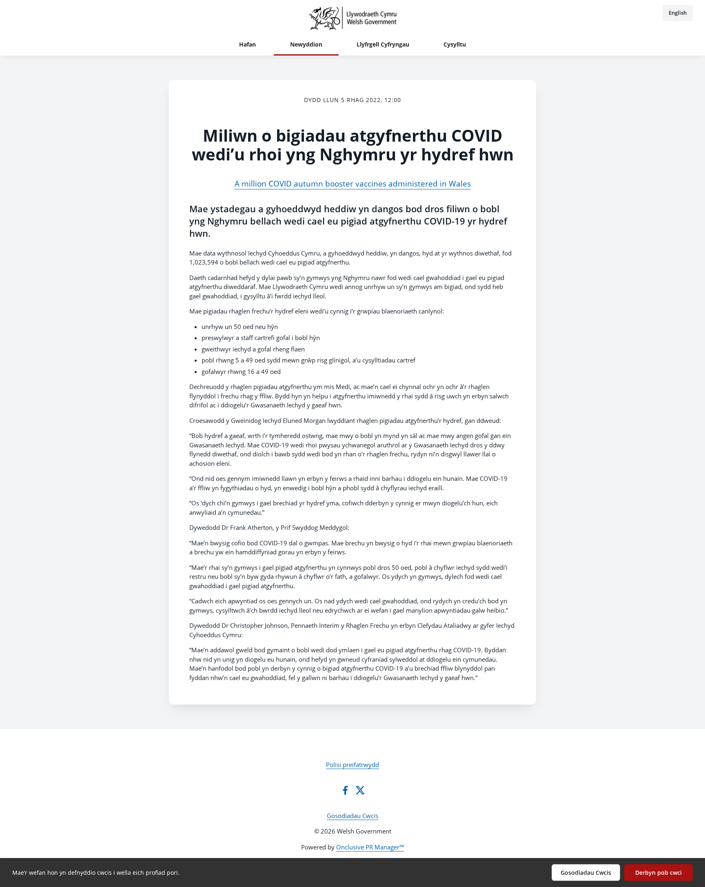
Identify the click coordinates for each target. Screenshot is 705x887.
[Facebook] (345, 790)
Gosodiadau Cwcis (352, 815)
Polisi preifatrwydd (352, 764)
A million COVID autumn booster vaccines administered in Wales (353, 183)
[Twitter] (360, 790)
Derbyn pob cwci (658, 872)
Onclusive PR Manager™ (370, 847)
